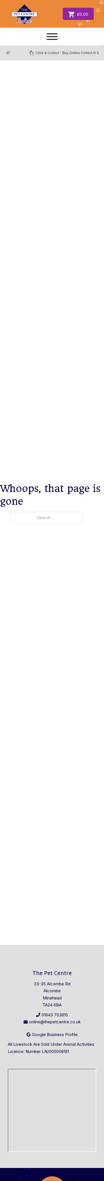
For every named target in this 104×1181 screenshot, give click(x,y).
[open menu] (52, 36)
